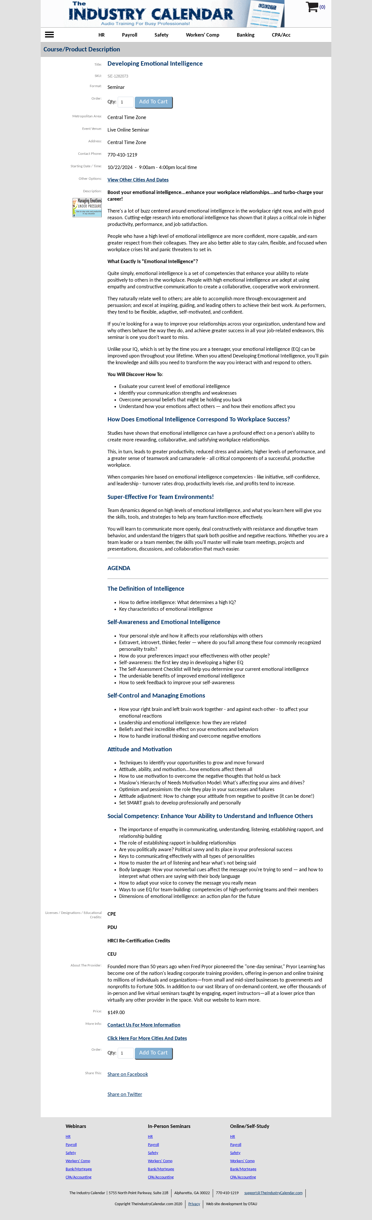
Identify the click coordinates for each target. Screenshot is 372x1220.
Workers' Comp (202, 35)
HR (102, 35)
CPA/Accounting (79, 1177)
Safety (162, 35)
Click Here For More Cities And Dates (147, 1038)
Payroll (129, 35)
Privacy (194, 1204)
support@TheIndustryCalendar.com (273, 1193)
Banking (246, 35)
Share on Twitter (125, 1094)
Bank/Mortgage (79, 1169)
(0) (322, 7)
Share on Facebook (128, 1074)
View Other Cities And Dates (138, 180)
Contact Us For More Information (144, 1025)
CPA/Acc (281, 35)
